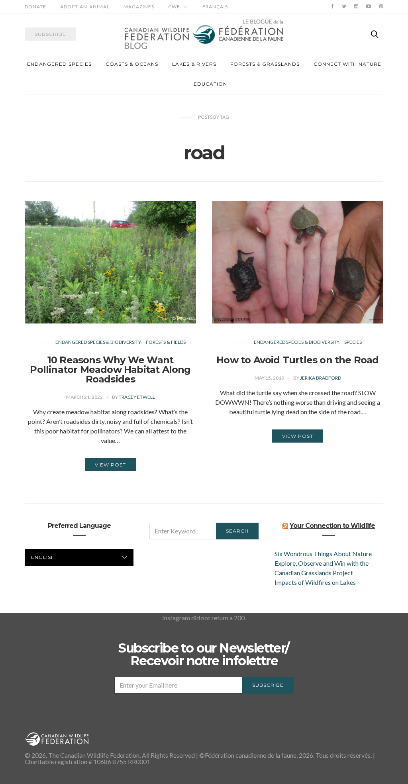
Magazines (139, 7)
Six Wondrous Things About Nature (323, 553)
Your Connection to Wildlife (332, 525)
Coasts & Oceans (132, 64)
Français (215, 7)
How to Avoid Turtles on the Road (297, 360)
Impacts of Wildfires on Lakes (315, 582)
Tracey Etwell (137, 397)
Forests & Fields (166, 342)
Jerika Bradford (320, 378)
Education (210, 84)
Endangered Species (59, 64)
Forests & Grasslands (265, 64)
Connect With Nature (347, 64)
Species (353, 342)
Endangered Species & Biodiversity (98, 342)
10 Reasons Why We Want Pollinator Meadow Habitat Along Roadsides (110, 369)
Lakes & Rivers (194, 64)
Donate (35, 7)
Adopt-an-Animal (85, 7)
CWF (174, 7)
